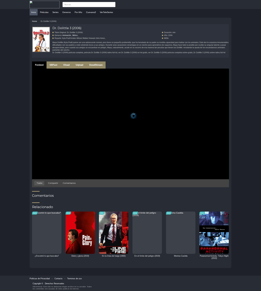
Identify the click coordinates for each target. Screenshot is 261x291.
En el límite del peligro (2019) (147, 256)
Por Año (78, 12)
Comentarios (69, 183)
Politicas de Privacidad (40, 279)
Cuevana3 (91, 12)
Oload (66, 65)
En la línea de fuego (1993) (114, 256)
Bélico (75, 35)
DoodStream (96, 65)
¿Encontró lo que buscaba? (47, 256)
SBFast (53, 65)
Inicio (33, 12)
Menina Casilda (180, 256)
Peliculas (44, 12)
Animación (66, 35)
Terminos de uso (74, 279)
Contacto (58, 279)
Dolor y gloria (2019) (80, 256)
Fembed (39, 65)
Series (55, 12)
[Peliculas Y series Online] (45, 4)
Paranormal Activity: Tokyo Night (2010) (214, 257)
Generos (66, 12)
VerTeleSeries (106, 12)
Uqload (79, 65)
